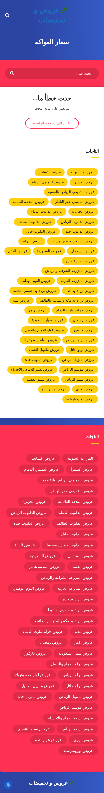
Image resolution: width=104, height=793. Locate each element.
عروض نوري (85, 389)
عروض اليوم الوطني (36, 280)
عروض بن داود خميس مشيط (34, 290)
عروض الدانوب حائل (41, 231)
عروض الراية (31, 241)
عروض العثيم (17, 251)
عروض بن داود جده (80, 290)
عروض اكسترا (83, 182)
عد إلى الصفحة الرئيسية (49, 123)
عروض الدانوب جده (79, 231)
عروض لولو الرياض (80, 339)
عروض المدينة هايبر (79, 260)
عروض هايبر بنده (54, 389)
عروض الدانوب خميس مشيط (72, 241)
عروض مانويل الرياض (78, 359)
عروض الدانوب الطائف (34, 221)
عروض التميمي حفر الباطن (74, 201)
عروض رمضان (83, 319)
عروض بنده (21, 300)
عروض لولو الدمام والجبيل (44, 330)
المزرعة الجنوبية (82, 172)
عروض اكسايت (49, 172)
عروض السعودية (49, 251)
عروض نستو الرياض (79, 379)
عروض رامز (37, 310)
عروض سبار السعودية (47, 319)
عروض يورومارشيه (80, 399)
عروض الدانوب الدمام (47, 211)
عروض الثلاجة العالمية (28, 201)
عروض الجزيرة (83, 211)
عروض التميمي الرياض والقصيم (71, 191)
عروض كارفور (83, 330)
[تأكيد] (12, 72)
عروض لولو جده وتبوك (40, 339)
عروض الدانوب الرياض (77, 221)
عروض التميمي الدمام (48, 182)
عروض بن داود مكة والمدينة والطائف (67, 300)
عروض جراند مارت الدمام (75, 310)
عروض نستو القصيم (41, 379)
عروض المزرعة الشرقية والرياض (69, 270)
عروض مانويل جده (39, 359)
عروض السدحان (82, 251)
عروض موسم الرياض (78, 369)
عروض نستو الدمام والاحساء (32, 369)
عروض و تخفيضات (49, 15)
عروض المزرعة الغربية (77, 280)
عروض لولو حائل (81, 349)
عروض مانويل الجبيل (44, 349)
